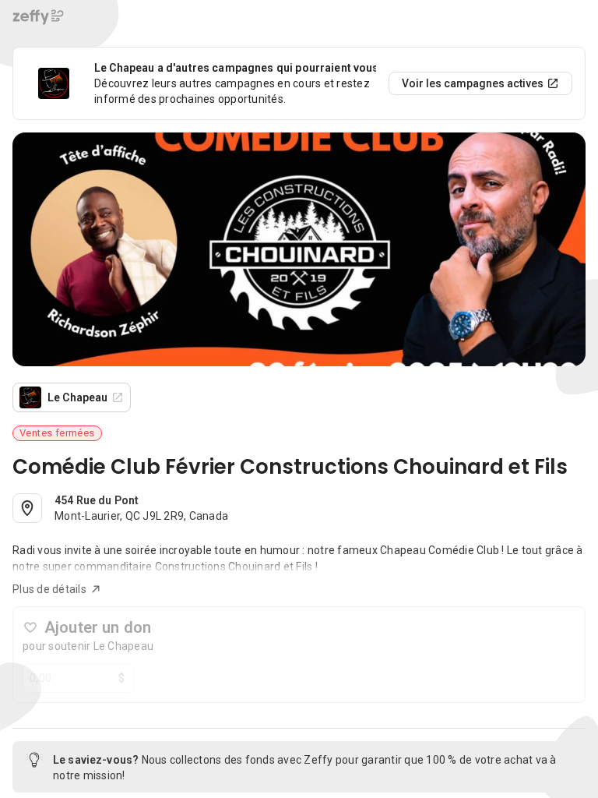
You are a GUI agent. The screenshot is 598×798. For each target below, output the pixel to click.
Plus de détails (49, 589)
